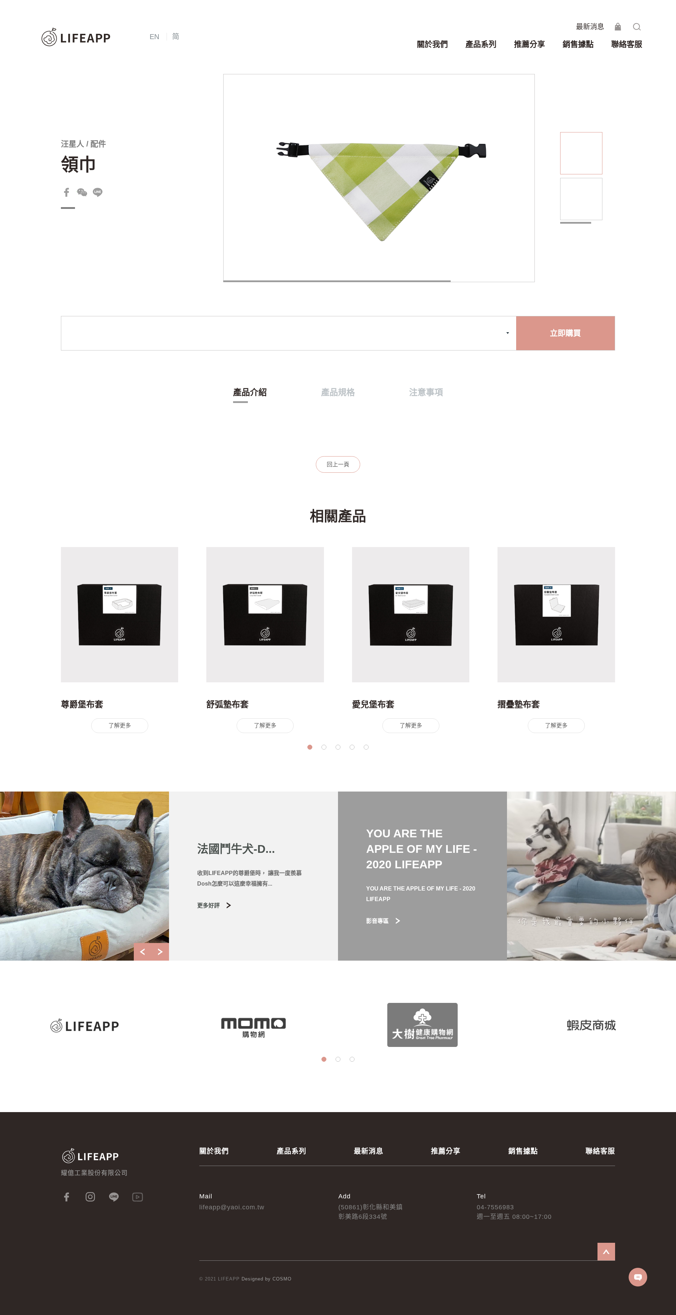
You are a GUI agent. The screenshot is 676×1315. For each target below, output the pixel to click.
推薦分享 (446, 1151)
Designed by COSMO (267, 1279)
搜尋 (637, 26)
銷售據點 (523, 1151)
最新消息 (590, 27)
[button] (310, 747)
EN (154, 37)
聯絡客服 (600, 1151)
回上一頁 (338, 464)
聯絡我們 (638, 1277)
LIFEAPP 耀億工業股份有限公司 (76, 37)
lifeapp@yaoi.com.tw (231, 1207)
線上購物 (618, 26)
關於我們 (214, 1151)
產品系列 (291, 1151)
